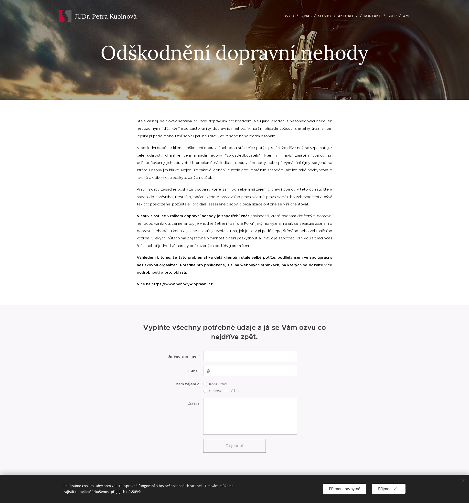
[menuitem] (290, 16)
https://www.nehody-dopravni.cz (182, 284)
